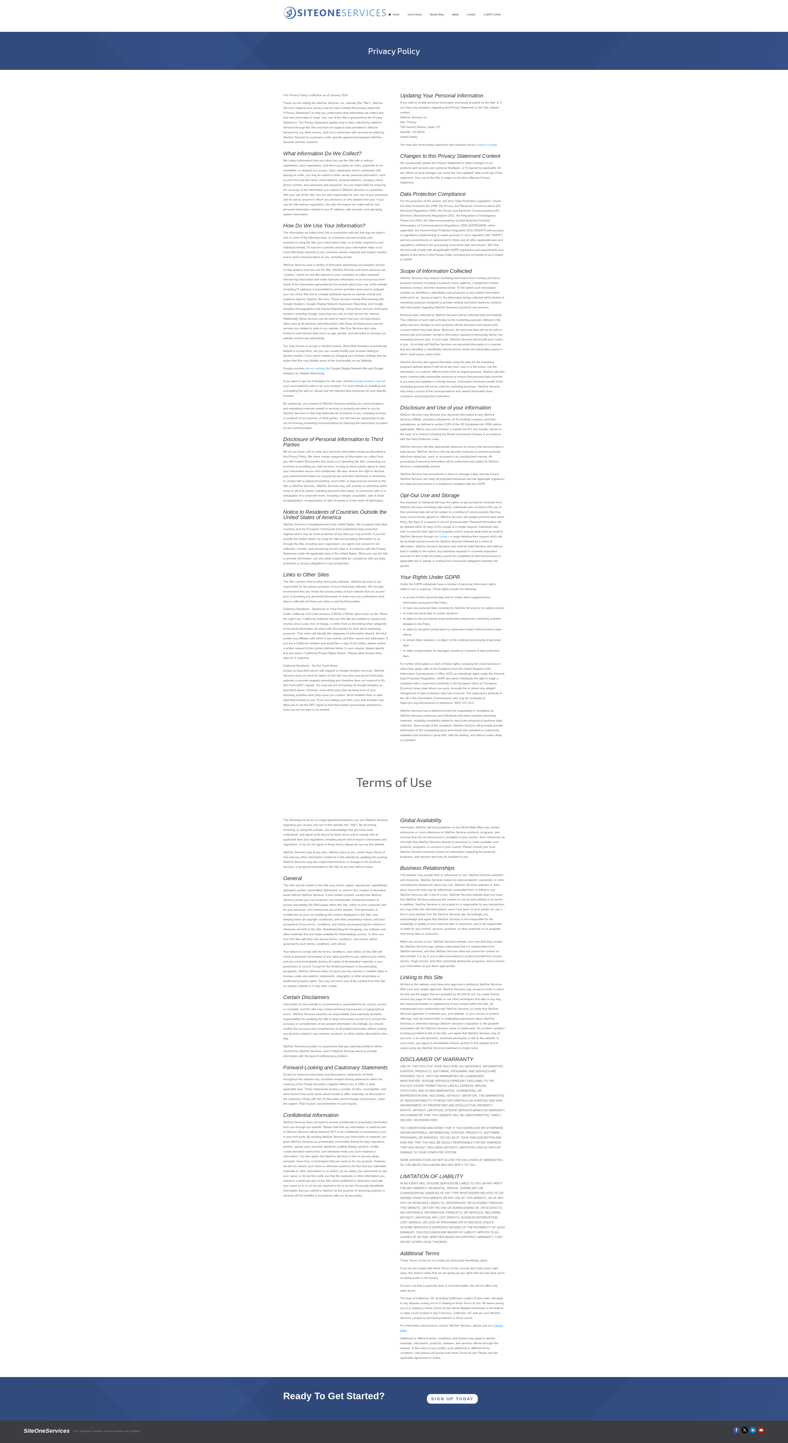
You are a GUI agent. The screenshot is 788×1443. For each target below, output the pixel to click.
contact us (446, 536)
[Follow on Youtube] (761, 1430)
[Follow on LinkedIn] (753, 1430)
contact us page (486, 144)
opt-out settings (315, 368)
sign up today (452, 1399)
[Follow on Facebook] (736, 1430)
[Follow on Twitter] (744, 1430)
